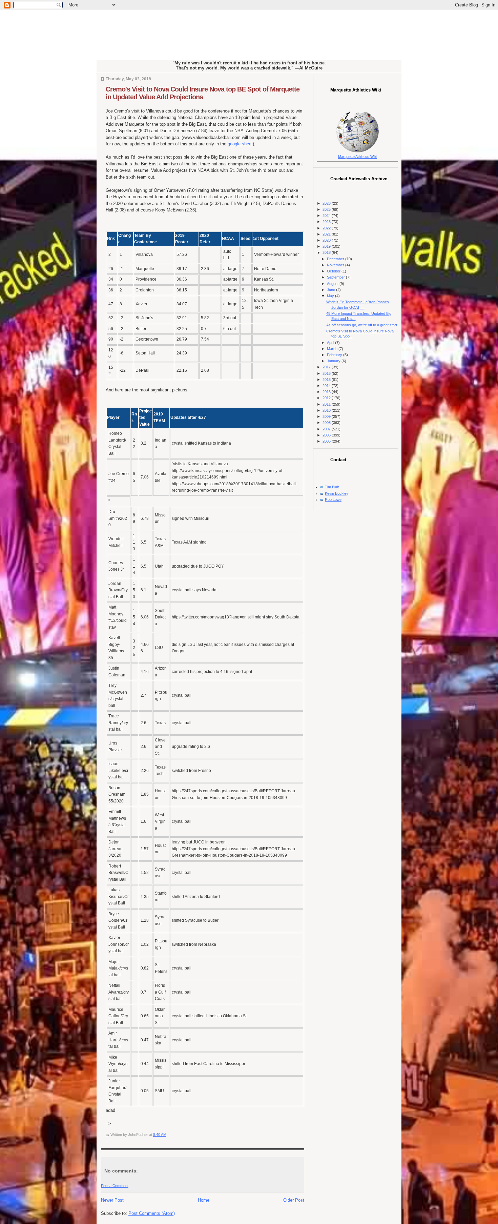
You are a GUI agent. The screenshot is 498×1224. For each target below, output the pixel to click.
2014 (327, 386)
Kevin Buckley (336, 493)
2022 (327, 228)
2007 (327, 429)
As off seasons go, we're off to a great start (361, 325)
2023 (327, 222)
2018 (327, 252)
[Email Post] (167, 1135)
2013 (327, 392)
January (334, 361)
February (335, 355)
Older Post (293, 1200)
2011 (327, 404)
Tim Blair (332, 487)
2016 (327, 373)
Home (203, 1200)
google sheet (240, 143)
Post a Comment (114, 1186)
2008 (327, 423)
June (331, 290)
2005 (327, 441)
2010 (327, 410)
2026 (327, 203)
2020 (327, 240)
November (336, 265)
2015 (327, 380)
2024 (327, 215)
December (336, 259)
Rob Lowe (333, 499)
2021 (327, 234)
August (333, 284)
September (336, 277)
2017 (327, 367)
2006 (327, 435)
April (331, 343)
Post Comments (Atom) (151, 1213)
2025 (327, 209)
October (334, 271)
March (332, 349)
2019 (327, 246)
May (331, 296)
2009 (327, 416)
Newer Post (112, 1200)
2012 (327, 398)
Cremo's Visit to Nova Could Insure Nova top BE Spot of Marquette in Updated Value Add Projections (202, 93)
